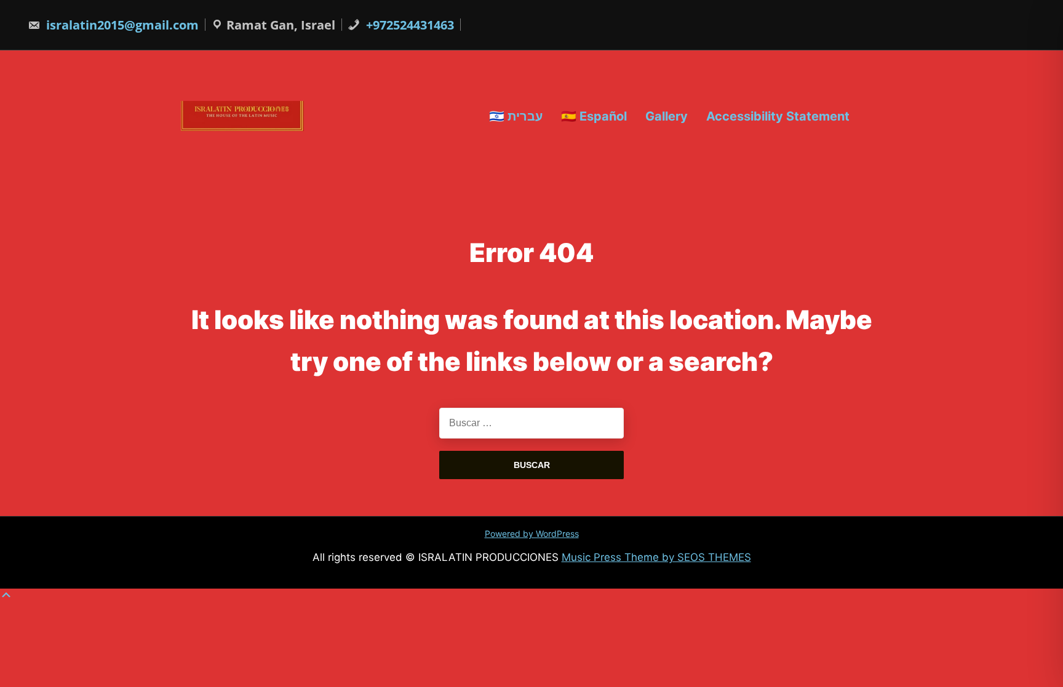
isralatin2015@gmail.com (121, 25)
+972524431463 (408, 25)
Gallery (666, 115)
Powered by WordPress (532, 533)
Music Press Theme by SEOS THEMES (656, 557)
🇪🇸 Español (594, 115)
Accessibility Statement (778, 115)
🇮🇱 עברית (516, 115)
